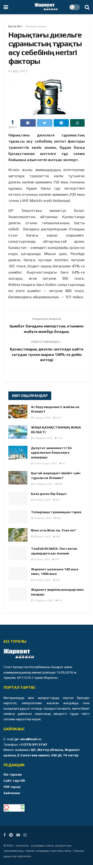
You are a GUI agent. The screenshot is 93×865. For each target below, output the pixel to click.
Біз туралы (13, 774)
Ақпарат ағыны (36, 26)
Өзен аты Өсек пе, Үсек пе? (53, 530)
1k (63, 463)
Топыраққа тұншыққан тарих (56, 512)
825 (57, 499)
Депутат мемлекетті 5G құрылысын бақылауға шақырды (51, 452)
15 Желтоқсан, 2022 (45, 463)
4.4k (58, 417)
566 (59, 600)
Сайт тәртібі (14, 780)
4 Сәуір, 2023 (17, 71)
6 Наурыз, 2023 (42, 417)
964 (59, 484)
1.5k (59, 438)
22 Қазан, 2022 (42, 499)
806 (58, 518)
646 (57, 580)
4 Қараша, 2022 (42, 518)
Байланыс (12, 793)
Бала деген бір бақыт (49, 494)
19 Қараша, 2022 (43, 484)
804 (57, 536)
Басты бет (15, 26)
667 (57, 559)
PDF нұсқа (12, 787)
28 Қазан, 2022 (42, 536)
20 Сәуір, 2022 (41, 559)
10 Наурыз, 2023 (42, 438)
